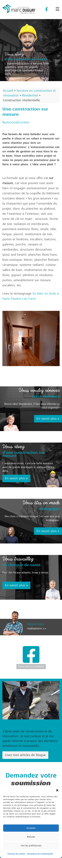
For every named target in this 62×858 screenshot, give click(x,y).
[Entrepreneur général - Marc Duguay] (19, 7)
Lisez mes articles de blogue (25, 755)
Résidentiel (30, 95)
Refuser (31, 836)
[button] (57, 790)
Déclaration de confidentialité (40, 853)
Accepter (31, 828)
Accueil (8, 90)
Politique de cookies (16, 853)
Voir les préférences (31, 845)
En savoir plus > (48, 418)
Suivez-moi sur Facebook (31, 666)
